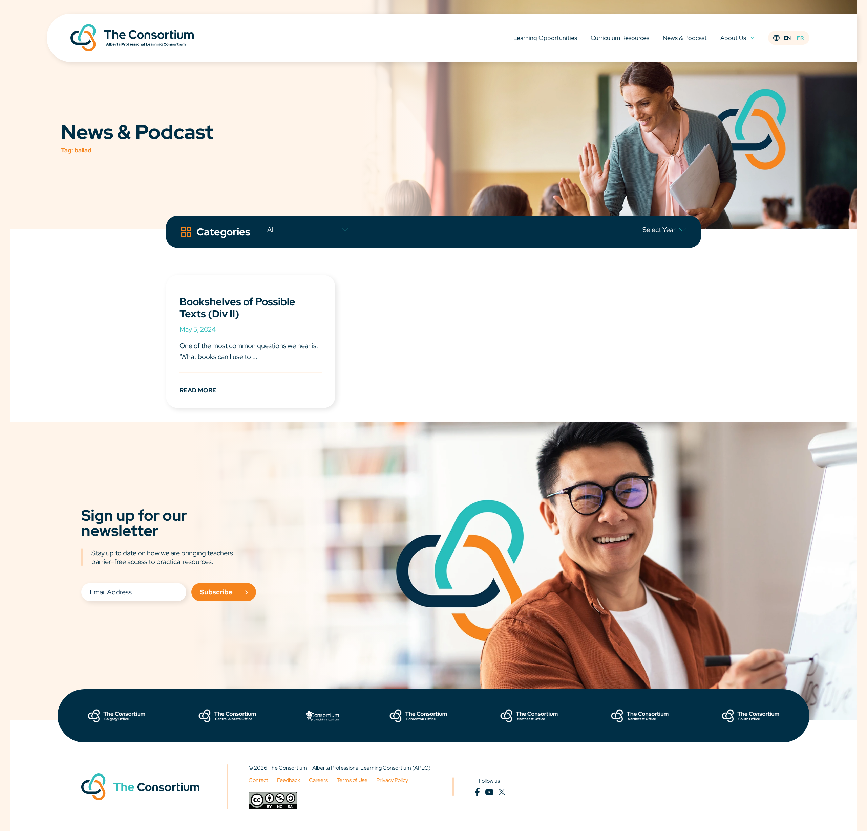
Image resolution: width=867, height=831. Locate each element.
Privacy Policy (392, 780)
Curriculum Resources (620, 38)
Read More (197, 390)
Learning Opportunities (545, 38)
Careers (318, 780)
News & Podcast (685, 38)
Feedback (288, 780)
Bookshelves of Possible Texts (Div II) (237, 307)
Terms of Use (352, 780)
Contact (258, 780)
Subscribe (216, 592)
